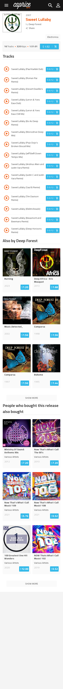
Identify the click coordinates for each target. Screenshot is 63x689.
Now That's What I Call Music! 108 (46, 504)
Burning (8, 278)
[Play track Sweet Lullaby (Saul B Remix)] (7, 188)
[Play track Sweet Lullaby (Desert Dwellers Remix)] (7, 91)
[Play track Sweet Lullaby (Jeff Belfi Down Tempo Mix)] (7, 156)
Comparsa (39, 326)
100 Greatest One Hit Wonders (15, 557)
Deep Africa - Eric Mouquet (43, 280)
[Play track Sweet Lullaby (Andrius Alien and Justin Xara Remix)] (7, 166)
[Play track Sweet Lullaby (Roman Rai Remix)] (7, 80)
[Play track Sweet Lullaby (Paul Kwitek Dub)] (7, 70)
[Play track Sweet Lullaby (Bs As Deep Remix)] (7, 123)
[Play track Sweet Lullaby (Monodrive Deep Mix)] (7, 134)
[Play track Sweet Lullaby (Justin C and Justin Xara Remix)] (7, 177)
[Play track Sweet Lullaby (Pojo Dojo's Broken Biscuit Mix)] (7, 145)
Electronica (52, 37)
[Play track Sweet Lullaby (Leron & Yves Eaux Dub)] (7, 102)
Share (32, 28)
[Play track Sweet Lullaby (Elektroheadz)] (7, 209)
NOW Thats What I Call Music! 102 (46, 557)
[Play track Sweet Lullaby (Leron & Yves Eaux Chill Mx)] (7, 113)
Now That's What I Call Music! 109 (16, 504)
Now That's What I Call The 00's (46, 451)
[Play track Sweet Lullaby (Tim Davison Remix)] (7, 199)
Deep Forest (35, 24)
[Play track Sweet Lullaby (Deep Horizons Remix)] (7, 231)
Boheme (38, 374)
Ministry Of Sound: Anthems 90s (14, 451)
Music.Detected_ (13, 326)
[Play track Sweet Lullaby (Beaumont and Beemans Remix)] (7, 220)
